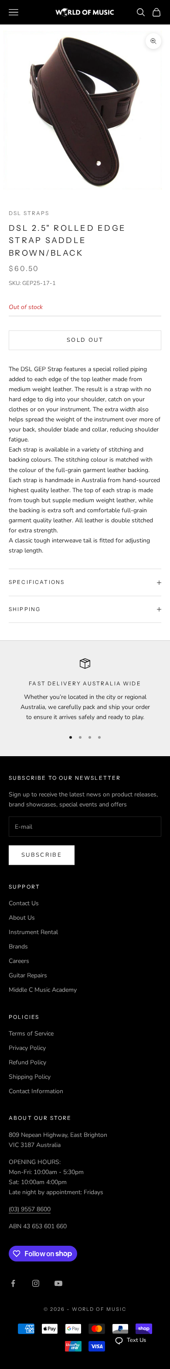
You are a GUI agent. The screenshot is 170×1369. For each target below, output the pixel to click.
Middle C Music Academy (43, 990)
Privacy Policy (27, 1048)
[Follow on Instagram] (35, 1283)
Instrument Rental (33, 932)
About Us (22, 918)
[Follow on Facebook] (13, 1283)
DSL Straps (29, 213)
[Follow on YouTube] (58, 1283)
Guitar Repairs (28, 975)
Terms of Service (31, 1033)
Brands (18, 946)
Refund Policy (27, 1062)
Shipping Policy (30, 1077)
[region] (85, 690)
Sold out (85, 340)
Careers (19, 961)
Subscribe (41, 855)
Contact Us (24, 903)
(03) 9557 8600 (30, 1209)
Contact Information (36, 1091)
